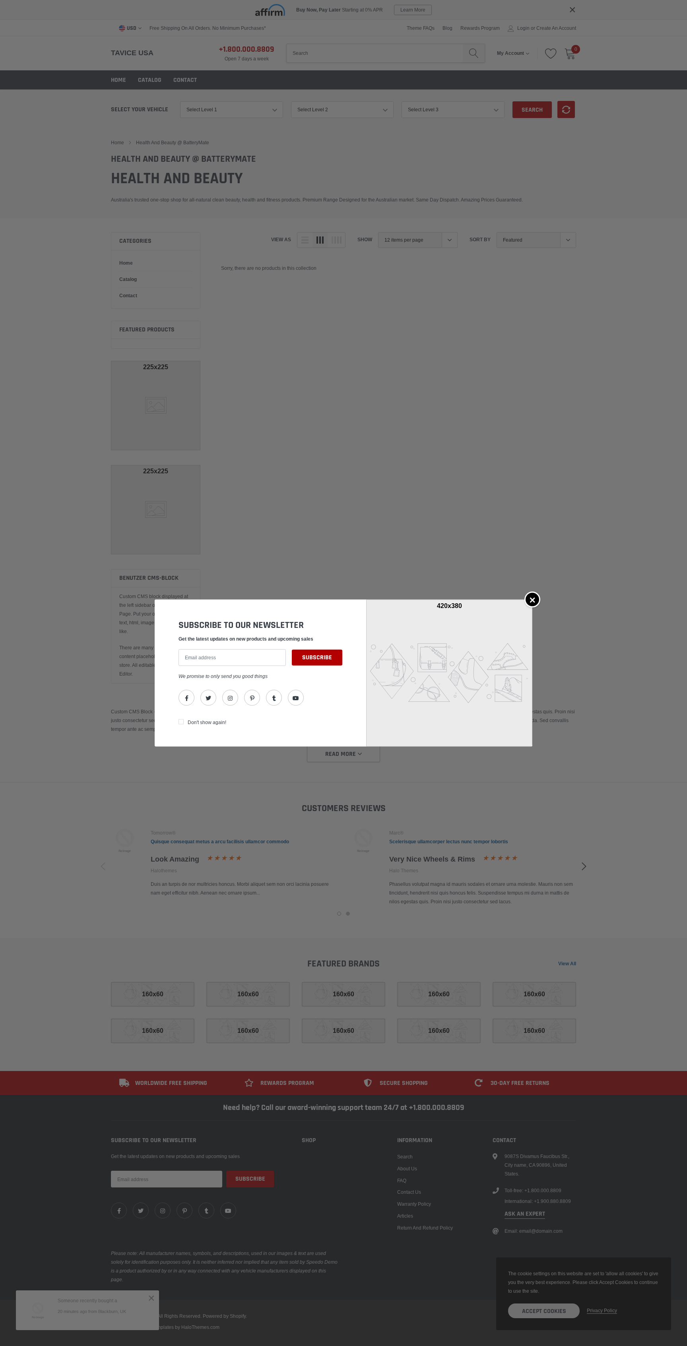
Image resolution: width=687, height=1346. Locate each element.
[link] (186, 698)
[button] (532, 599)
